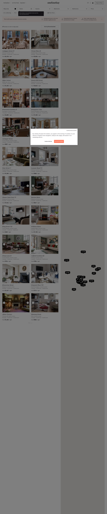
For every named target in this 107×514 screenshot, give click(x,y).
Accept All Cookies (59, 141)
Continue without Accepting (71, 130)
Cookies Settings (48, 141)
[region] (54, 137)
